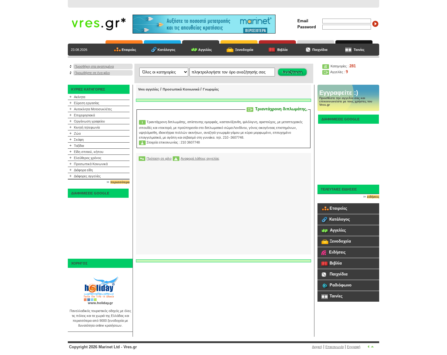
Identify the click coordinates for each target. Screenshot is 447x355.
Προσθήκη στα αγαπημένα (94, 66)
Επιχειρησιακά (84, 115)
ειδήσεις (373, 196)
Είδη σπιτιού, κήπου (88, 152)
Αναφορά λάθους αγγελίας (200, 158)
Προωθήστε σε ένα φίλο (92, 73)
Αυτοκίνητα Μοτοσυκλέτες (93, 109)
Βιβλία (282, 49)
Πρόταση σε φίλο (159, 158)
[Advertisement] (98, 228)
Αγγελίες (205, 49)
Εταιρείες (129, 49)
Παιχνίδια (319, 49)
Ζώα (77, 133)
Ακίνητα (79, 97)
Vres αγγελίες (148, 89)
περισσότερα (120, 182)
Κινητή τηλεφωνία (87, 127)
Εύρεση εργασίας (86, 103)
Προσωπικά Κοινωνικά (91, 164)
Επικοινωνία (334, 347)
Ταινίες (359, 49)
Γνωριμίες (211, 89)
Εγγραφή (353, 347)
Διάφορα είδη (83, 170)
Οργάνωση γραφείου (89, 121)
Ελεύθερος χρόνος (87, 158)
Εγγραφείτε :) (338, 92)
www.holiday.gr (100, 303)
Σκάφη (79, 139)
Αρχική (317, 347)
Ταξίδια (79, 145)
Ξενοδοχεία (244, 49)
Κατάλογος (166, 49)
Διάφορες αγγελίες (87, 176)
